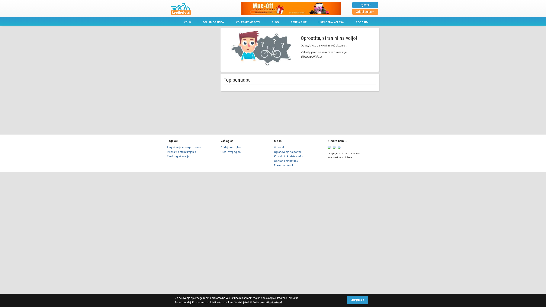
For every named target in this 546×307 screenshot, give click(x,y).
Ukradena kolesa (331, 22)
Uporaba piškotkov (286, 160)
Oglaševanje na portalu (288, 152)
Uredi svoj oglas (231, 152)
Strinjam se (357, 299)
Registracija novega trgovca (184, 147)
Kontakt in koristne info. (288, 156)
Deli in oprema (213, 22)
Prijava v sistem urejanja (181, 152)
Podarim (362, 22)
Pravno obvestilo (284, 165)
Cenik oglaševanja (178, 156)
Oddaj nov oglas (231, 147)
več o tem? (275, 302)
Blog (275, 22)
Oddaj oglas (364, 11)
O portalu (279, 147)
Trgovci (364, 5)
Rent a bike (298, 22)
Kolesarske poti (248, 22)
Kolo (187, 22)
